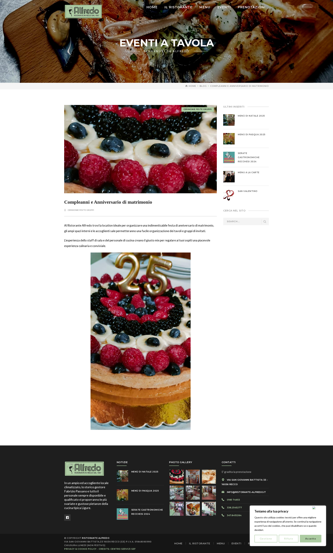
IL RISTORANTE (199, 543)
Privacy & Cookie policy (80, 549)
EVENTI (236, 543)
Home (192, 86)
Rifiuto (288, 538)
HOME (178, 543)
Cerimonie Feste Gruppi (197, 109)
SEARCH (264, 221)
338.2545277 (234, 507)
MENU (221, 543)
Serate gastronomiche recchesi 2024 (249, 157)
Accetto (310, 538)
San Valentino (248, 191)
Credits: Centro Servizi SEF (117, 549)
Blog (203, 86)
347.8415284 (234, 515)
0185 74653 (233, 499)
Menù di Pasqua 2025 (251, 134)
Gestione (266, 538)
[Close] (319, 507)
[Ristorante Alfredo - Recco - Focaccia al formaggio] (83, 11)
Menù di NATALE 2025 (251, 115)
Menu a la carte (248, 172)
